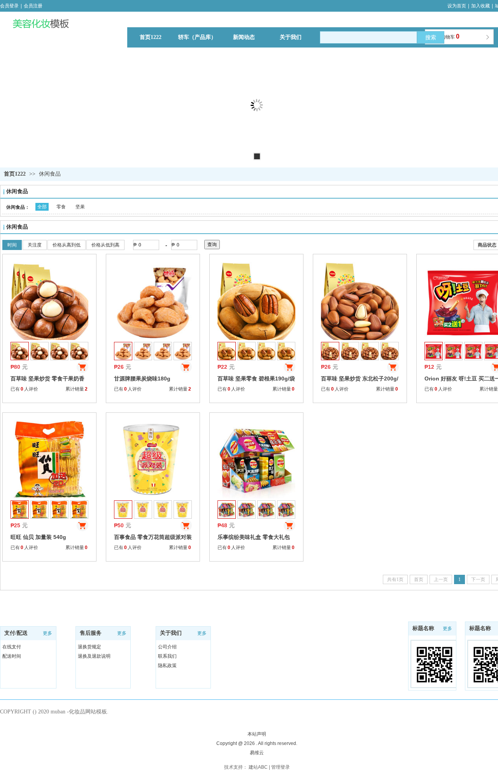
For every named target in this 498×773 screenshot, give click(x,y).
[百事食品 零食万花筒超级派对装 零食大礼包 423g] (153, 459)
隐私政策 (167, 665)
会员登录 (9, 6)
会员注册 (33, 6)
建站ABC (258, 767)
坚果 (80, 207)
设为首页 (456, 6)
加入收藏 (480, 6)
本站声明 (256, 734)
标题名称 (480, 628)
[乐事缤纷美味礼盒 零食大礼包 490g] (256, 459)
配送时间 (11, 656)
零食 (61, 207)
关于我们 (171, 633)
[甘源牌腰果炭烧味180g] (153, 301)
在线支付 (11, 647)
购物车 (450, 36)
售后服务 (91, 633)
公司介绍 (167, 647)
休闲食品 (50, 174)
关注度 (35, 245)
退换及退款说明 (94, 656)
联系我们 (167, 656)
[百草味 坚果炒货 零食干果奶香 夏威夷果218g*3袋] (49, 301)
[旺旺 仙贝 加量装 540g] (49, 459)
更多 (47, 633)
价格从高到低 (67, 245)
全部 (42, 207)
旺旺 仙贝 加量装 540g (38, 537)
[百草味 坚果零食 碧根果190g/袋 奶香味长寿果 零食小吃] (256, 301)
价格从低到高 (105, 245)
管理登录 (280, 767)
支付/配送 (16, 633)
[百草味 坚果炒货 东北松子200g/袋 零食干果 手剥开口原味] (360, 301)
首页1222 (15, 174)
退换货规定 (89, 647)
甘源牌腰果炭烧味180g (142, 378)
